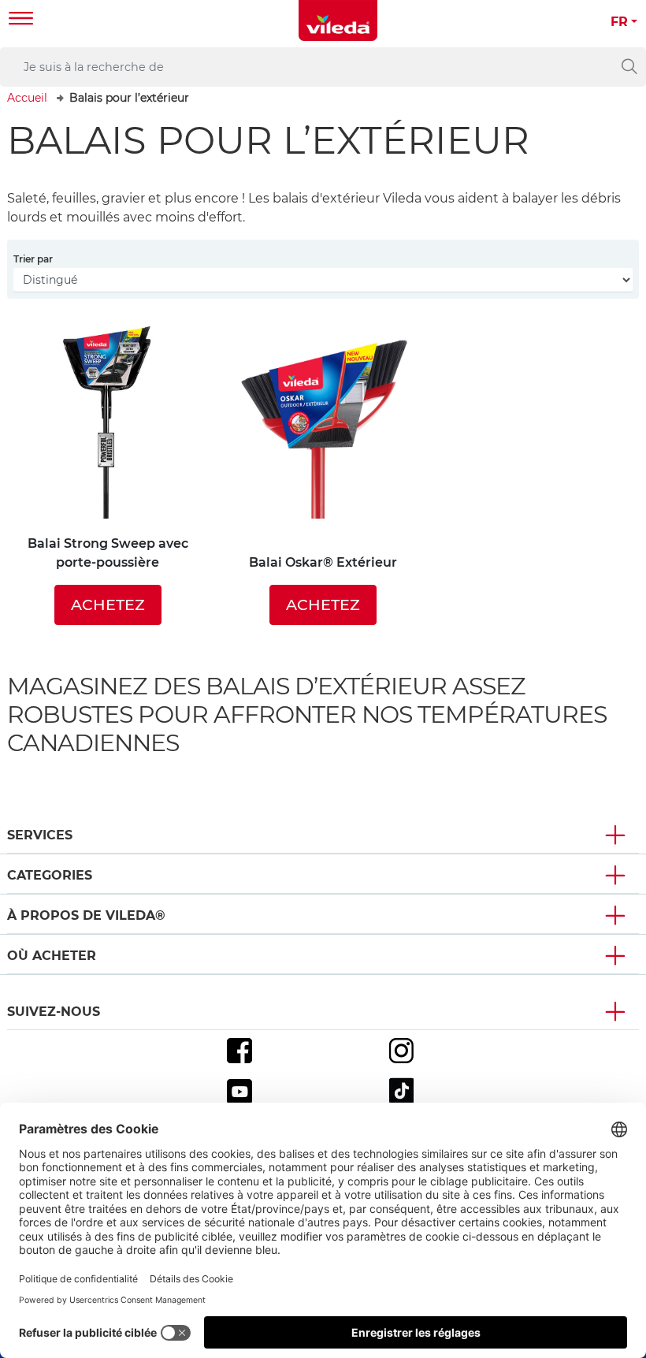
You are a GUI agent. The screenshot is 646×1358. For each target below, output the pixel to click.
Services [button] (39, 835)
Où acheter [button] (51, 955)
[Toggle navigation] (21, 20)
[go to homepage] (338, 20)
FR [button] (619, 21)
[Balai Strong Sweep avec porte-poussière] (107, 418)
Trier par (33, 259)
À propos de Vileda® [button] (86, 915)
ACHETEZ (108, 604)
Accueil (27, 98)
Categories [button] (49, 875)
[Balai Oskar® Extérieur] (322, 428)
